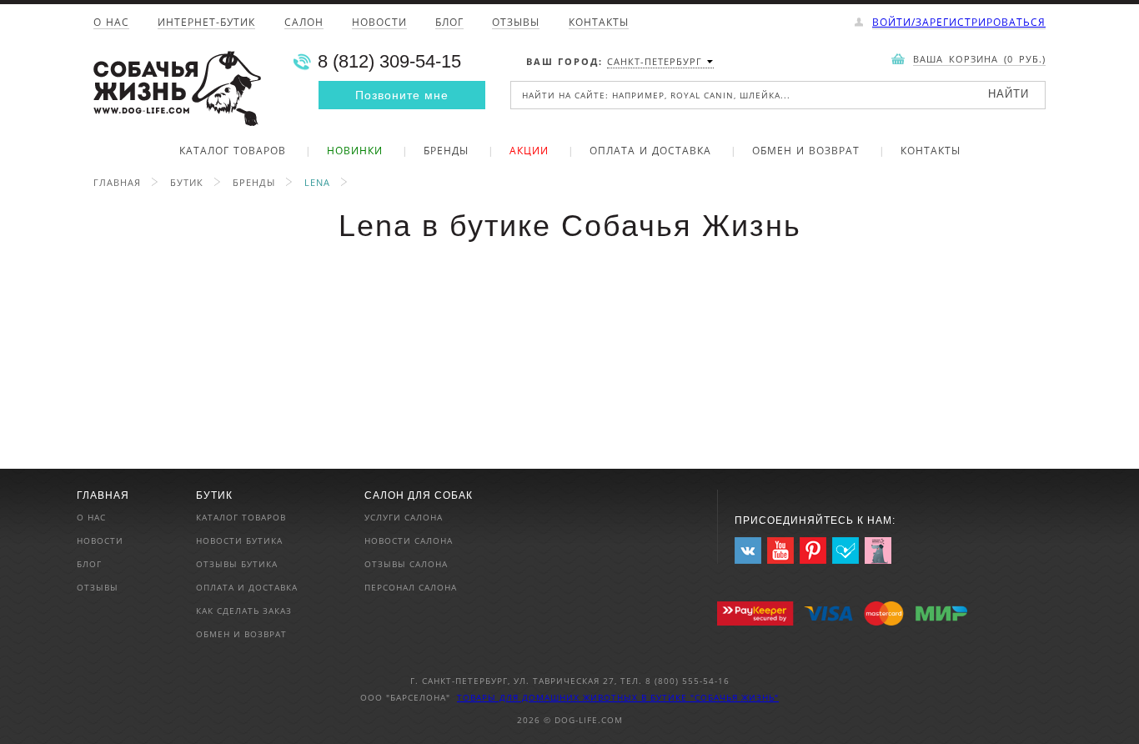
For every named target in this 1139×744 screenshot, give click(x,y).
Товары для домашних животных (549, 697)
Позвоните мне (402, 95)
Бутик (186, 182)
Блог (449, 23)
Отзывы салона (406, 564)
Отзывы (515, 23)
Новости (379, 23)
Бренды (446, 152)
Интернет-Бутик (206, 23)
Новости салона (408, 540)
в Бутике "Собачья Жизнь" (710, 697)
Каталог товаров (232, 152)
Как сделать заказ (244, 610)
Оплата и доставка (650, 152)
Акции (529, 152)
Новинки (355, 152)
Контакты (599, 23)
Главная (117, 182)
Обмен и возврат (806, 152)
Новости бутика (239, 540)
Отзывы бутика (237, 564)
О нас (111, 23)
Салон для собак (418, 495)
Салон (304, 23)
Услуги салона (403, 517)
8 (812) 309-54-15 (389, 62)
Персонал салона (410, 587)
